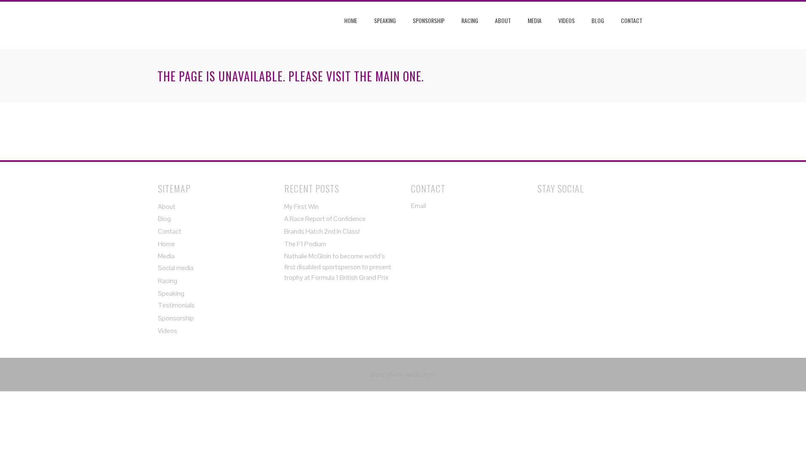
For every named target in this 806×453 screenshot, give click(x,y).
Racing (469, 20)
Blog (597, 20)
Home (350, 20)
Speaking (385, 20)
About (503, 20)
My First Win (301, 206)
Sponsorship (429, 20)
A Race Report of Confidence (325, 218)
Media (535, 20)
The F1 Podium (305, 244)
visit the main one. (375, 76)
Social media (176, 267)
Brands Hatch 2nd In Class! (322, 231)
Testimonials (176, 305)
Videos (566, 20)
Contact (631, 20)
